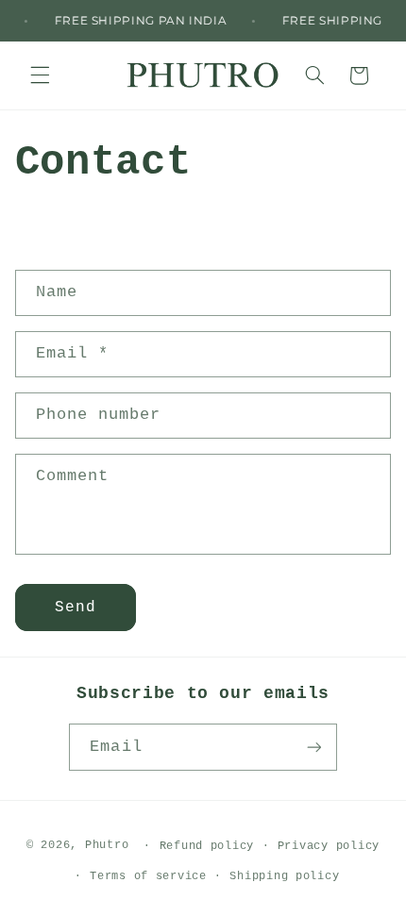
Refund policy (207, 846)
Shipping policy (284, 876)
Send (75, 607)
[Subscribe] (313, 747)
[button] (39, 75)
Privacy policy (329, 846)
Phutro (110, 845)
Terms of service (148, 876)
